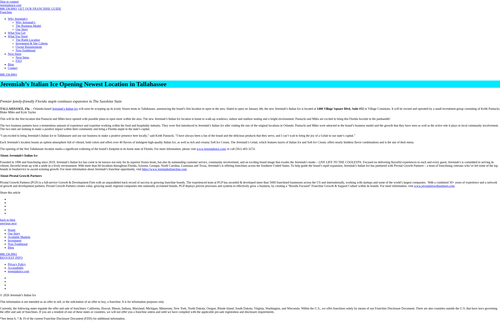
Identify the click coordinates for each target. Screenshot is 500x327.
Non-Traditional (25, 50)
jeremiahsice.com (10, 5)
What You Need (18, 36)
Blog (11, 64)
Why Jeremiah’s (18, 18)
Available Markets (19, 237)
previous (5, 223)
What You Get (16, 33)
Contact (12, 68)
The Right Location (28, 40)
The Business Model (28, 25)
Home (11, 230)
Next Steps (14, 54)
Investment (14, 240)
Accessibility (16, 267)
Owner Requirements (29, 47)
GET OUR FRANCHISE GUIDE (39, 8)
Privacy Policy (17, 264)
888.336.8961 (8, 8)
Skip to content (9, 1)
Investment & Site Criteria (32, 43)
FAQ (19, 61)
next (14, 223)
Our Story (22, 29)
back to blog (7, 220)
